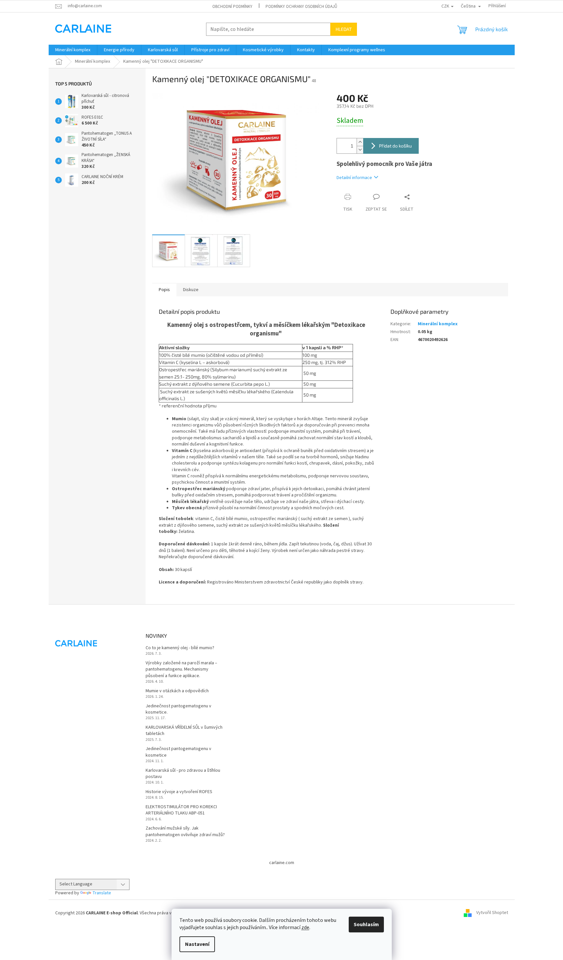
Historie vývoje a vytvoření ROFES (179, 792)
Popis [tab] (164, 289)
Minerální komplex (437, 324)
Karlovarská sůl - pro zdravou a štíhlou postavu (183, 773)
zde (305, 927)
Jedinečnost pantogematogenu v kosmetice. (178, 709)
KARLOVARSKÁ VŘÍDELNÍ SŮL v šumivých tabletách (184, 730)
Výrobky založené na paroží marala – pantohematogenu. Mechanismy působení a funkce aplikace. (181, 669)
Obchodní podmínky (232, 7)
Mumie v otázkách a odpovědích (177, 691)
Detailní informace (354, 177)
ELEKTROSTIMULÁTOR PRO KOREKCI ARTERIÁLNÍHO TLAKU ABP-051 (181, 810)
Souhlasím (366, 924)
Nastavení (197, 944)
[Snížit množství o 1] (360, 149)
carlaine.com (281, 862)
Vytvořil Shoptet (492, 913)
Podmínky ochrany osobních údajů (301, 7)
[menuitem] (73, 50)
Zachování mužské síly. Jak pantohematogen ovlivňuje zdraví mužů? (185, 831)
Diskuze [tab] (191, 289)
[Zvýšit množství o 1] (360, 142)
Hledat (344, 29)
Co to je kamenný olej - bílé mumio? (180, 648)
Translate (101, 893)
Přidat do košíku (395, 146)
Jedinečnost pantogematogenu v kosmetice (178, 752)
